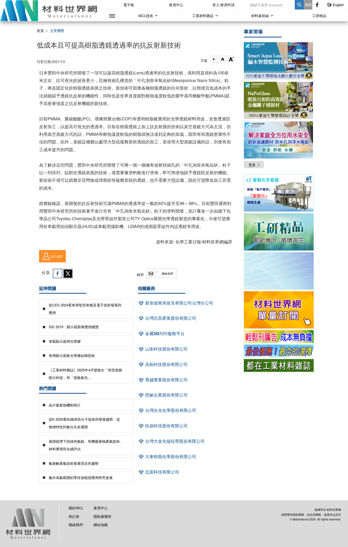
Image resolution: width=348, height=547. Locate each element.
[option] (279, 193)
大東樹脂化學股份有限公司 (170, 456)
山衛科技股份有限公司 (166, 349)
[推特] (68, 273)
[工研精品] (279, 232)
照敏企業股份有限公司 (166, 395)
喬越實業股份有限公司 (166, 380)
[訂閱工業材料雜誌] (279, 365)
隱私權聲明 (102, 516)
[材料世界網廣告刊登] (279, 336)
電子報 (128, 4)
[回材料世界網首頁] (52, 10)
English (338, 4)
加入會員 (56, 256)
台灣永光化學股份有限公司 (170, 410)
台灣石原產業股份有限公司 (170, 318)
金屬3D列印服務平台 (164, 333)
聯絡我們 (167, 273)
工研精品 (319, 15)
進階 (308, 4)
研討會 (74, 516)
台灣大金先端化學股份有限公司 (174, 441)
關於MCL (76, 507)
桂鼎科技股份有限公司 (166, 426)
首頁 (40, 30)
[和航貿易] (279, 193)
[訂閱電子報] (279, 270)
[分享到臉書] (57, 273)
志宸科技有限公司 (161, 472)
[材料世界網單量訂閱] (279, 309)
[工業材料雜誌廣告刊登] (279, 351)
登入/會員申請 (223, 4)
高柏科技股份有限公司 (166, 364)
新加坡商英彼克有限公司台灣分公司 (178, 303)
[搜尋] (299, 4)
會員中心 (176, 4)
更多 (252, 164)
